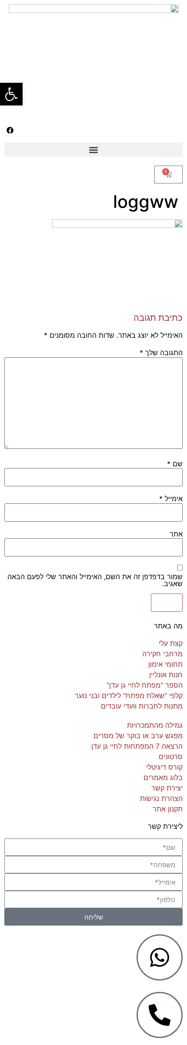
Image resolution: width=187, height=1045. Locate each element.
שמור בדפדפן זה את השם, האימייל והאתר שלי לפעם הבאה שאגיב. (95, 580)
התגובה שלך (161, 352)
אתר (176, 533)
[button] (93, 149)
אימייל (171, 498)
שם (175, 463)
